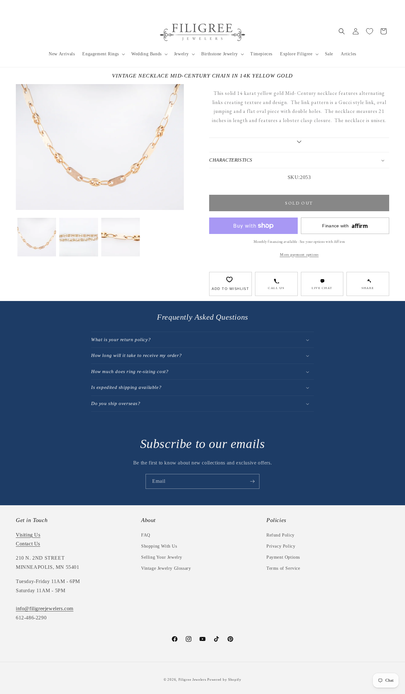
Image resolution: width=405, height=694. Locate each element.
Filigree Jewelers (192, 679)
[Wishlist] (370, 31)
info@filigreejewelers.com (44, 608)
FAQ (145, 535)
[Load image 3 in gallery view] (120, 237)
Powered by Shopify (224, 679)
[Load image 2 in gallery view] (78, 237)
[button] (103, 54)
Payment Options (283, 557)
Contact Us (28, 543)
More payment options (299, 254)
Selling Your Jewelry (161, 557)
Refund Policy (280, 535)
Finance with (345, 226)
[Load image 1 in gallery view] (36, 237)
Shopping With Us (159, 546)
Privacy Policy (280, 546)
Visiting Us (28, 534)
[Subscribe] (252, 481)
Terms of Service (283, 568)
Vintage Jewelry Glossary (166, 568)
